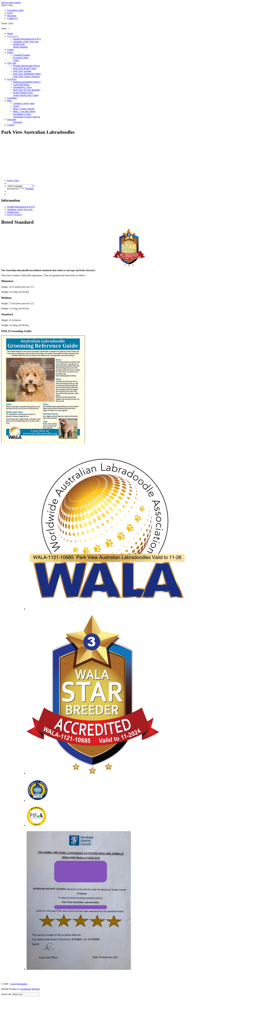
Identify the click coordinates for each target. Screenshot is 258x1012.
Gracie (16, 106)
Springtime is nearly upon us (26, 116)
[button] (14, 23)
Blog (9, 100)
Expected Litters (21, 57)
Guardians (12, 98)
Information (12, 36)
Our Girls (11, 63)
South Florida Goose (23, 92)
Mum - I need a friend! (23, 108)
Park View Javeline (22, 71)
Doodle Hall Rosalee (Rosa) (26, 65)
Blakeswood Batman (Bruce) (27, 82)
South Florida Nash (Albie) (26, 95)
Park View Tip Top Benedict (26, 90)
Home (10, 33)
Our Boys (11, 79)
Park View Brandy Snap (24, 68)
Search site (6, 994)
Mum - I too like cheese (24, 111)
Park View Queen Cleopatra (26, 76)
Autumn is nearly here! (24, 103)
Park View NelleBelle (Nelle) (27, 74)
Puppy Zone (13, 180)
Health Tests (19, 44)
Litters (10, 52)
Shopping (11, 15)
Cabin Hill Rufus (21, 84)
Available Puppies (21, 55)
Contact (10, 125)
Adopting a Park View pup (26, 41)
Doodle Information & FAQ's (27, 39)
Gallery (10, 49)
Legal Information (18, 984)
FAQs (10, 13)
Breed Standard (20, 47)
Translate (29, 188)
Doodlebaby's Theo (22, 87)
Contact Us (12, 18)
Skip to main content (11, 2)
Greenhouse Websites (30, 989)
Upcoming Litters (15, 10)
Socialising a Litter (22, 114)
